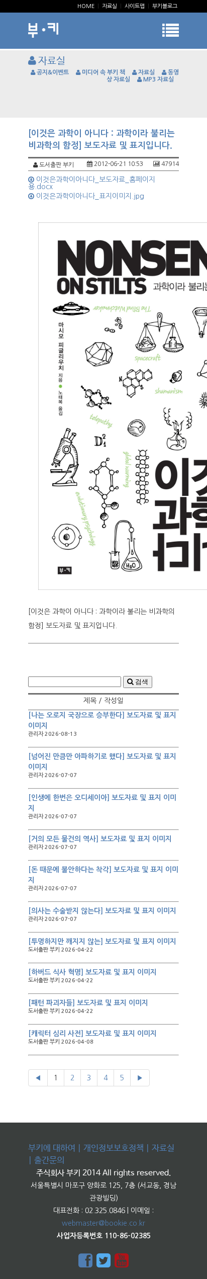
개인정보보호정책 (113, 1148)
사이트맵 (135, 6)
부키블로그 (164, 6)
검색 (140, 682)
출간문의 (49, 1160)
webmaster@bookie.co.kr (103, 1223)
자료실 (109, 6)
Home (85, 6)
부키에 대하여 (51, 1148)
